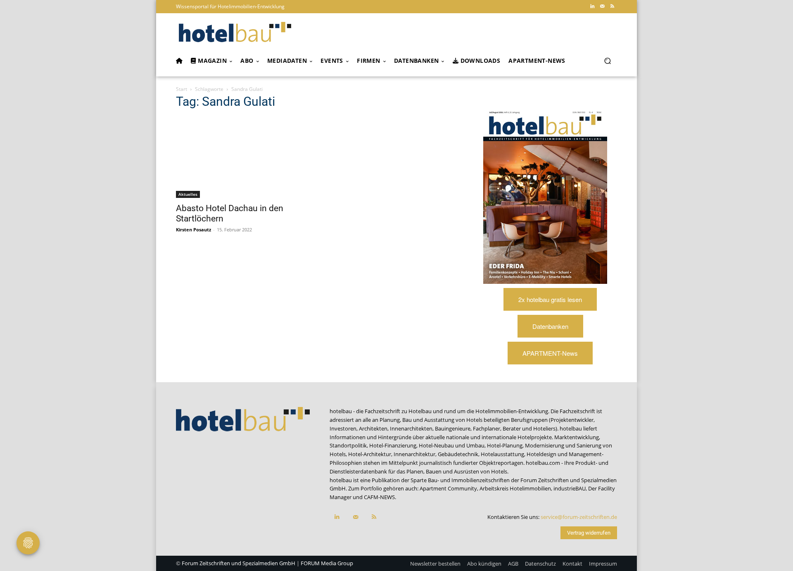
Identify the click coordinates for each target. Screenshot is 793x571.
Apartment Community (448, 488)
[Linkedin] (592, 7)
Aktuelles (187, 194)
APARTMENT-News (550, 353)
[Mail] (602, 7)
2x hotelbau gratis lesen (550, 299)
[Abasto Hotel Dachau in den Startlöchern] (243, 157)
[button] (607, 61)
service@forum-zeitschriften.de (579, 517)
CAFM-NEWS (379, 497)
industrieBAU (569, 488)
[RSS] (612, 7)
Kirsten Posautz (193, 229)
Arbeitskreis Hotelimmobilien (515, 488)
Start (181, 89)
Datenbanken (550, 326)
